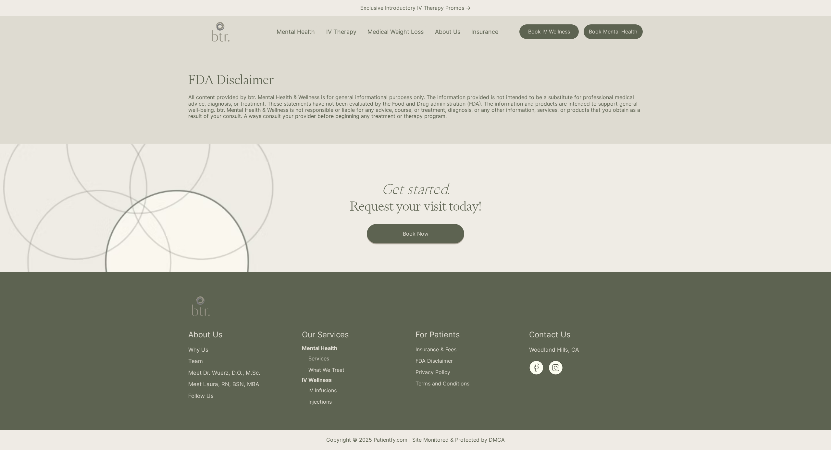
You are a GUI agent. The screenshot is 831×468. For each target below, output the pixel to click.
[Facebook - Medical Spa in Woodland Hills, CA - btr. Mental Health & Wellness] (536, 367)
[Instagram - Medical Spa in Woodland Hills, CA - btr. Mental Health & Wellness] (556, 367)
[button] (293, 31)
